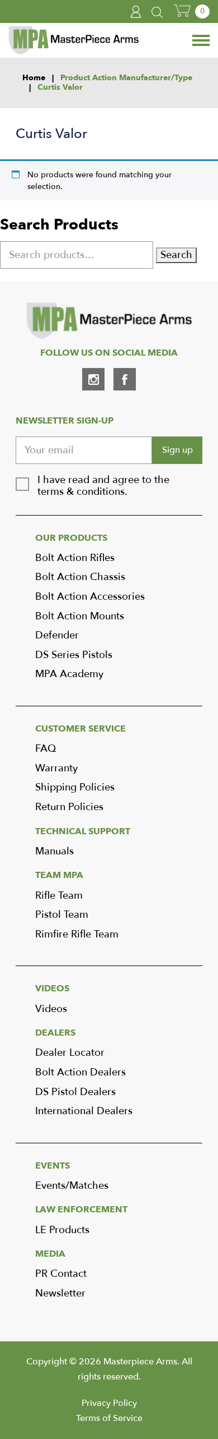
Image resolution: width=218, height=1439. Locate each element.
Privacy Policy (109, 1403)
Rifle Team (59, 896)
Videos (51, 1009)
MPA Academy (69, 674)
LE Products (62, 1230)
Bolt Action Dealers (80, 1072)
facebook (124, 379)
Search (176, 255)
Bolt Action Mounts (79, 616)
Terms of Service (109, 1418)
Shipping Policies (75, 787)
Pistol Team (61, 915)
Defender (57, 635)
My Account (136, 12)
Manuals (54, 851)
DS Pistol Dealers (75, 1092)
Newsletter (60, 1293)
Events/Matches (71, 1186)
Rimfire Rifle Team (77, 934)
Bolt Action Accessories (90, 597)
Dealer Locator (70, 1053)
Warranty (56, 768)
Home (33, 78)
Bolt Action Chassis (80, 577)
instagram (93, 379)
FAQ (45, 749)
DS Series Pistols (73, 655)
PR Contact (61, 1274)
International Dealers (83, 1111)
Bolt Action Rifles (75, 558)
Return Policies (69, 807)
